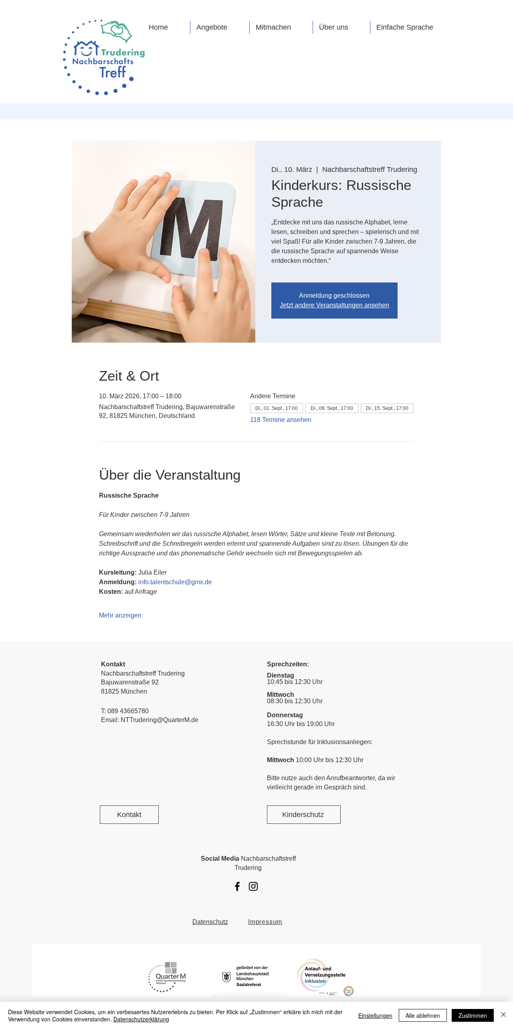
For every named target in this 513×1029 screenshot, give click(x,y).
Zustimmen (472, 1015)
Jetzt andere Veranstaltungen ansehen (334, 305)
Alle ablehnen (423, 1015)
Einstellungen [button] (375, 1015)
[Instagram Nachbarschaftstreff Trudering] (253, 886)
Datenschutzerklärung (141, 1019)
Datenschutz (210, 921)
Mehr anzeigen (120, 615)
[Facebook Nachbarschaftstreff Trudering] (237, 886)
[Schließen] (503, 1015)
